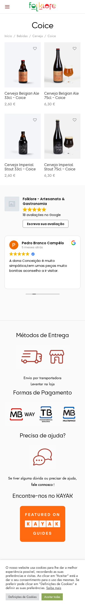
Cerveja (37, 36)
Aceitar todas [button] (52, 597)
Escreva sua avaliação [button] (45, 224)
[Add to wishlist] (35, 49)
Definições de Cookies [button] (22, 597)
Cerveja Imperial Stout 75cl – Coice (59, 166)
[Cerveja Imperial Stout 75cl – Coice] (62, 136)
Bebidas (22, 36)
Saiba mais (53, 588)
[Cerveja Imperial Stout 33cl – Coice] (23, 136)
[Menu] (7, 7)
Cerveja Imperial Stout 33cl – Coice (20, 166)
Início (8, 36)
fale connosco (42, 484)
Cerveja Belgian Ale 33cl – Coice (22, 95)
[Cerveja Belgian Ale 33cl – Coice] (23, 64)
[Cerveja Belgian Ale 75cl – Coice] (62, 64)
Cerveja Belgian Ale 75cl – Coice (61, 95)
